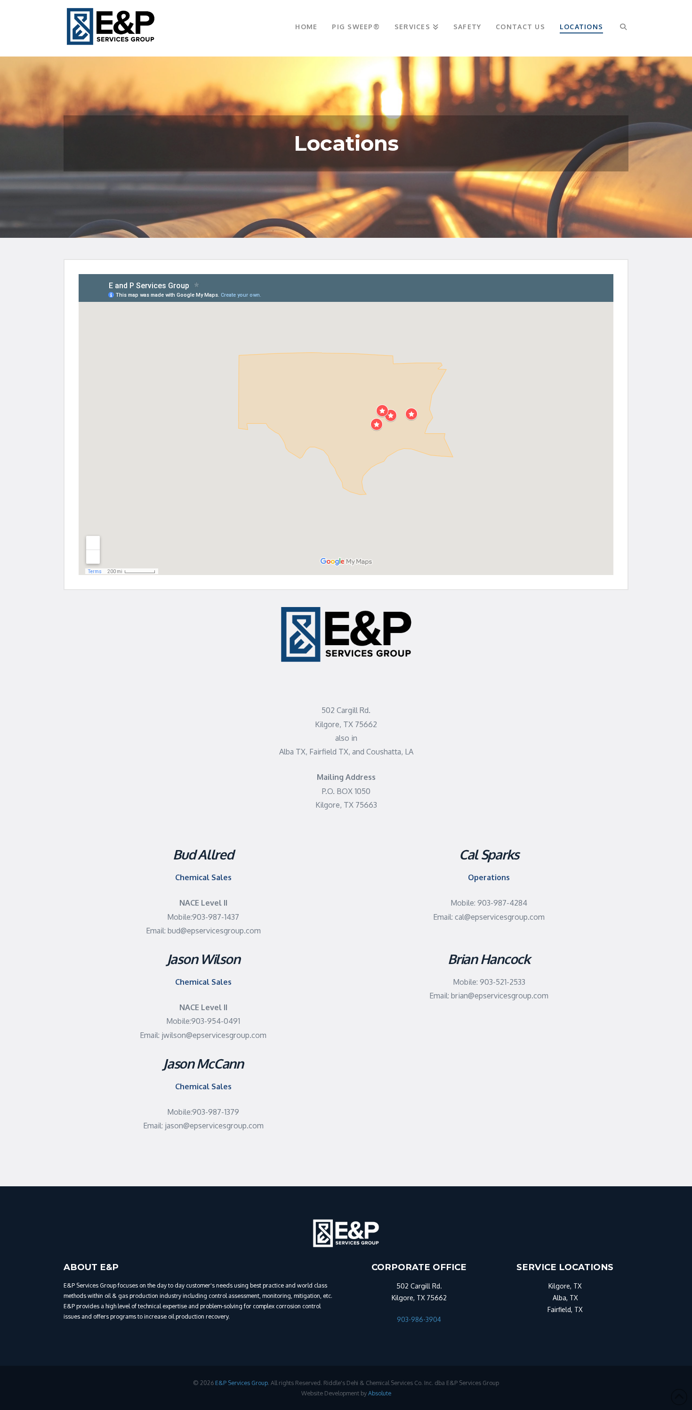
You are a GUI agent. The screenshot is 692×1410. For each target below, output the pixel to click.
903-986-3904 (419, 1319)
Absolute (379, 1393)
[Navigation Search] (619, 28)
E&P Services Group (241, 1382)
